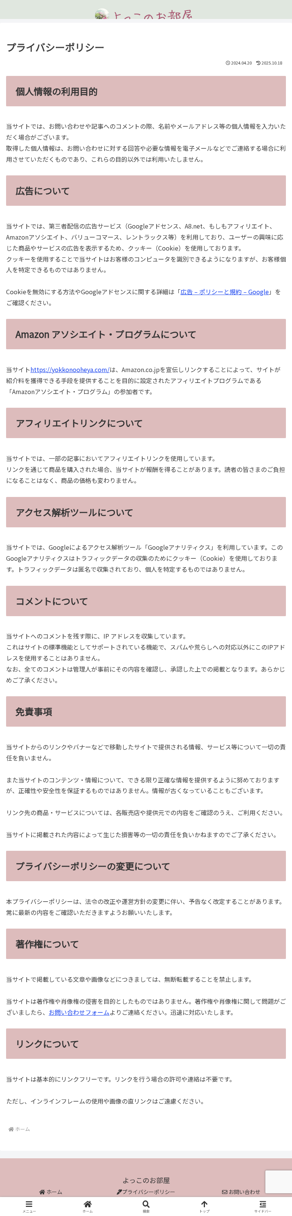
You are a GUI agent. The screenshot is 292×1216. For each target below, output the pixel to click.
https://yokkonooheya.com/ (70, 369)
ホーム (53, 1191)
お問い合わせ (243, 1191)
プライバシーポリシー (148, 1191)
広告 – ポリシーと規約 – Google (225, 291)
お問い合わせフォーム (79, 1012)
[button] (269, 1048)
